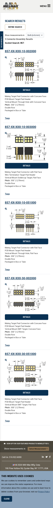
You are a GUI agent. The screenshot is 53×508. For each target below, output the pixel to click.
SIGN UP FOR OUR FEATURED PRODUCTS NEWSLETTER (26, 444)
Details (26, 90)
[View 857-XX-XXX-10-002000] (26, 70)
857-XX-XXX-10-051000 (20, 202)
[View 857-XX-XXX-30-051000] (26, 373)
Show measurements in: (15, 35)
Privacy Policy (44, 492)
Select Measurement (37, 449)
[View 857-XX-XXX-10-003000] (26, 146)
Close (7, 499)
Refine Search (15, 27)
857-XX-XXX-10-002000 (20, 51)
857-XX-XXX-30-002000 (20, 278)
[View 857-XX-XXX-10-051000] (26, 222)
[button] (7, 118)
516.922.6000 (15, 457)
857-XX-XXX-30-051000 (20, 353)
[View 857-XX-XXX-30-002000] (26, 297)
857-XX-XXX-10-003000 (20, 126)
